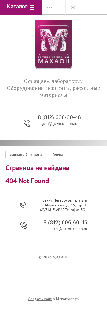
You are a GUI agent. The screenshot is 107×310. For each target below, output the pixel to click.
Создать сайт (40, 299)
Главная (15, 155)
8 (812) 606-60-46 (59, 118)
